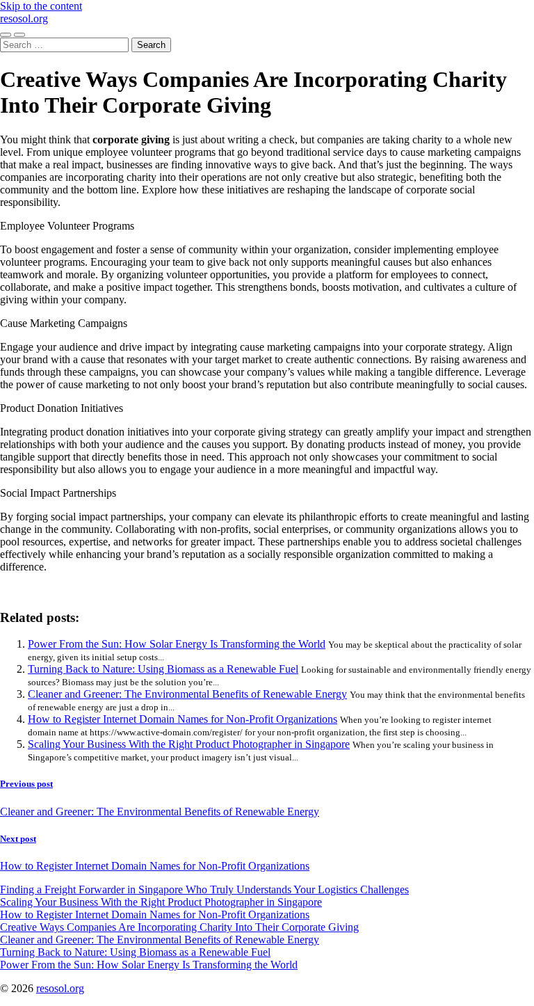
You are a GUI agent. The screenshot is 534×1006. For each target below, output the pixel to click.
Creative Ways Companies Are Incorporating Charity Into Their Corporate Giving (179, 927)
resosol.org (24, 18)
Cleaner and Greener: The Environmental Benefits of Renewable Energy (187, 694)
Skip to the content (41, 6)
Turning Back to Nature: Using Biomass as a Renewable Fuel (163, 669)
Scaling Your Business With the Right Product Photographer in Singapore (189, 744)
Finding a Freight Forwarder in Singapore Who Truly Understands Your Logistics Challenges (204, 889)
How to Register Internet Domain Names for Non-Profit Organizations (182, 719)
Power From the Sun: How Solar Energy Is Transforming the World (176, 644)
